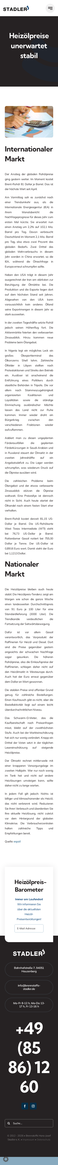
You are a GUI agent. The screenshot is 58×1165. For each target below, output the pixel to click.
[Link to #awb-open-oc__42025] (50, 8)
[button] (6, 1159)
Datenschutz (44, 1139)
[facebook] (24, 1106)
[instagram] (33, 1106)
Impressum (28, 1139)
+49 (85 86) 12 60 (29, 1057)
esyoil (17, 841)
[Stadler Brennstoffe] (16, 6)
